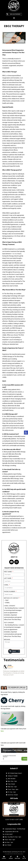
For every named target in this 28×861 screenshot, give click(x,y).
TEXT (7, 600)
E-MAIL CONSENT (9, 606)
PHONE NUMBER (9, 591)
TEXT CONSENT (9, 622)
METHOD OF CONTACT (11, 598)
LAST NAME (8, 578)
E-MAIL (6, 585)
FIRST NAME (8, 572)
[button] (14, 18)
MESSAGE (7, 639)
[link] (26, 433)
